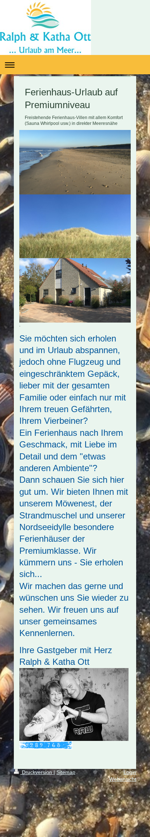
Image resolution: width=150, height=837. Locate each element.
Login (129, 772)
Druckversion (37, 772)
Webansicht (122, 779)
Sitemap (65, 772)
